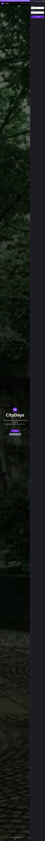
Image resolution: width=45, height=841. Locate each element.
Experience (38, 1)
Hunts (26, 3)
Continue (37, 16)
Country (32, 6)
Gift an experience (15, 434)
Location (32, 1)
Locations (15, 431)
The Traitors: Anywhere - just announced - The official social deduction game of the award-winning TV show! (22, 0)
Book (22, 3)
